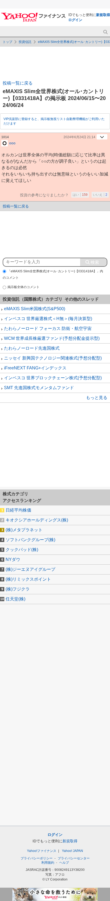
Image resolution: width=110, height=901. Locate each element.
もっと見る (96, 397)
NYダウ (13, 559)
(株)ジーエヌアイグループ (30, 569)
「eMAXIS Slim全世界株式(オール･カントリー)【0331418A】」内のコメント (53, 274)
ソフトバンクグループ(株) (30, 539)
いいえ (100, 195)
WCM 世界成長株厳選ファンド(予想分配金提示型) (52, 338)
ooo (12, 143)
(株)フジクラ (18, 589)
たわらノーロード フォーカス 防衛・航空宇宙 (48, 328)
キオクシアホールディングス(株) (37, 520)
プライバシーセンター (74, 858)
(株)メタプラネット (24, 530)
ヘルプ (64, 862)
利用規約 (47, 862)
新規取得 (103, 15)
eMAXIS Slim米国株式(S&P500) (34, 308)
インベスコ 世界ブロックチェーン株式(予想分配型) (53, 378)
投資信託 (25, 42)
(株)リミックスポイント (28, 579)
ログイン (75, 20)
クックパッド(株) (22, 549)
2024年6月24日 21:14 (79, 137)
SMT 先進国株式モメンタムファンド (39, 387)
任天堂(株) (15, 599)
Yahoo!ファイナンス (41, 851)
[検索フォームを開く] (105, 32)
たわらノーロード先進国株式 (32, 348)
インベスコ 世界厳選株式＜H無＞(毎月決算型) (48, 318)
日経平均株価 (18, 510)
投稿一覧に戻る (18, 83)
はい (80, 195)
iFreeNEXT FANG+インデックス (35, 368)
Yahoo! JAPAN (72, 851)
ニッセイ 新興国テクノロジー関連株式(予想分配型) (53, 358)
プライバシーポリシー (37, 858)
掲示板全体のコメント (23, 287)
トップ (7, 42)
